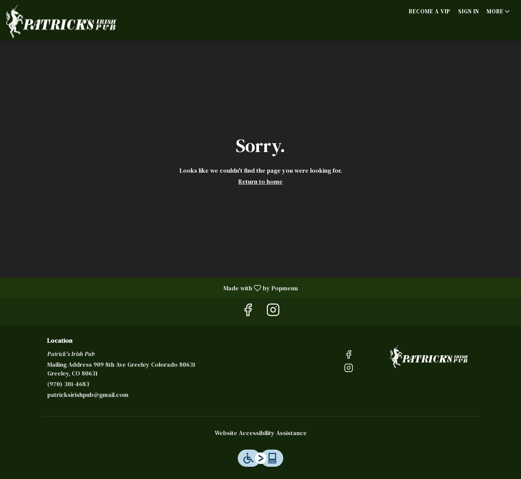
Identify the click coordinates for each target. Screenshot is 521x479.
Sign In (468, 11)
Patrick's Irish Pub (429, 356)
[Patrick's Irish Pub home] (61, 21)
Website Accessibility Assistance (261, 433)
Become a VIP (429, 11)
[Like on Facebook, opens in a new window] (248, 312)
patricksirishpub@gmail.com (88, 394)
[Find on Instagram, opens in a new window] (273, 312)
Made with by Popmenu (152, 288)
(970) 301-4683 (68, 384)
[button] (499, 11)
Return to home (260, 181)
